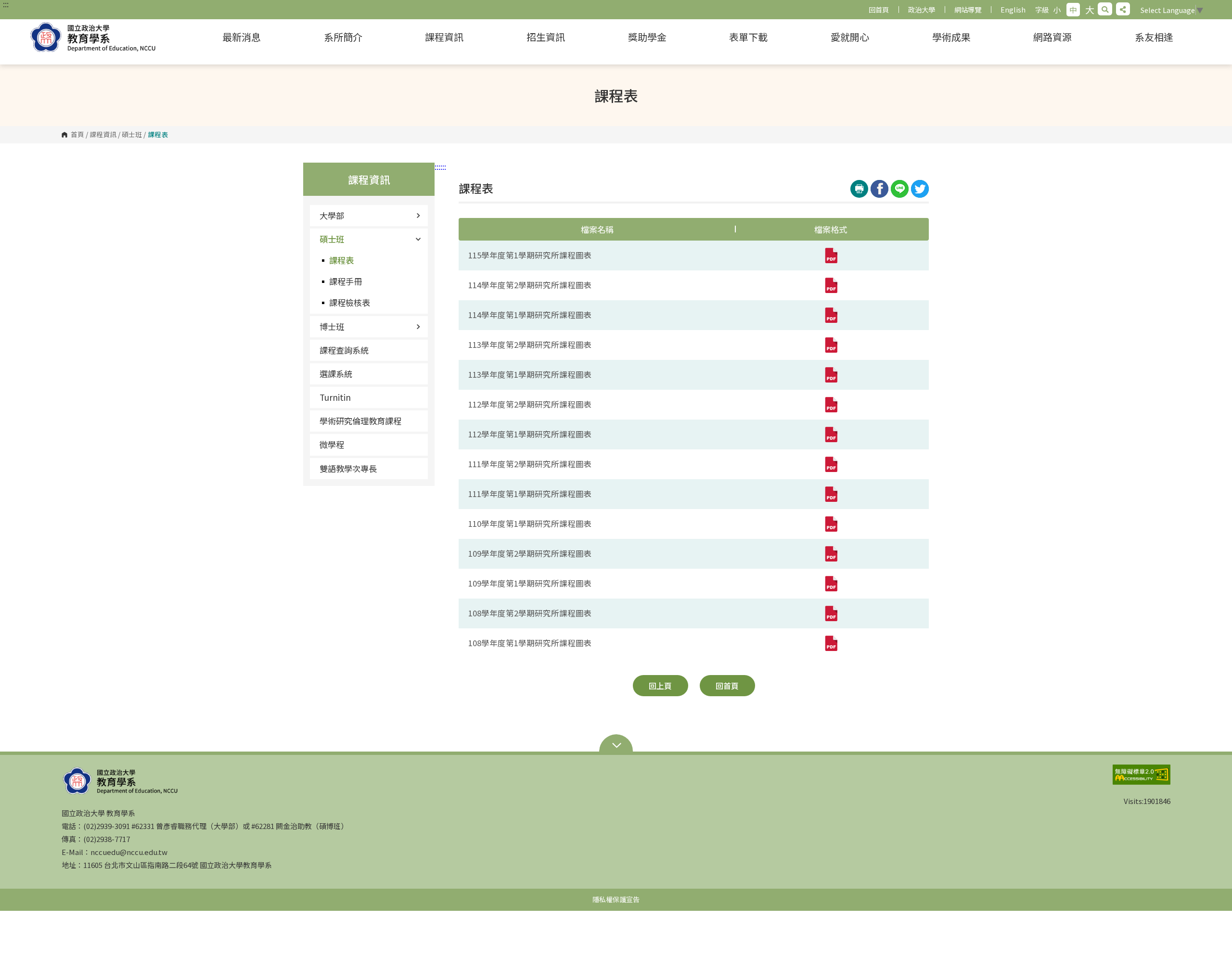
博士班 (332, 326)
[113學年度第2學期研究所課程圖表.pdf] (830, 345)
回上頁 (660, 685)
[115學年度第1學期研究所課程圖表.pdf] (830, 255)
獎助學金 (647, 37)
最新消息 (241, 37)
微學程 (332, 444)
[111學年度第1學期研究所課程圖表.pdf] (830, 494)
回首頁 (879, 9)
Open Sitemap (616, 746)
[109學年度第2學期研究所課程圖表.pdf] (830, 554)
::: (6, 4)
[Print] (859, 189)
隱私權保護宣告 (616, 899)
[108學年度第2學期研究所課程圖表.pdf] (830, 613)
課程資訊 (444, 37)
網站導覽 (967, 9)
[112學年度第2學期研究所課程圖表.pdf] (830, 404)
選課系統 (336, 374)
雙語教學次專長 (348, 468)
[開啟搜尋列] (1105, 8)
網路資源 (1052, 37)
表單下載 (748, 37)
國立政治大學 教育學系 (101, 37)
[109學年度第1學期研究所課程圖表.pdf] (830, 583)
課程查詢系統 (344, 350)
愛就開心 (850, 37)
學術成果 (951, 37)
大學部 (332, 215)
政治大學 (921, 9)
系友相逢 (1154, 37)
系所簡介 (343, 37)
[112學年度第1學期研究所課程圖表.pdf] (830, 434)
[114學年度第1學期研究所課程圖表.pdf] (830, 315)
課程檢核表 (349, 302)
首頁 (77, 134)
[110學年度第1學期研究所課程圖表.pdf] (830, 524)
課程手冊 (345, 281)
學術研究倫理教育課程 (360, 421)
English (1013, 9)
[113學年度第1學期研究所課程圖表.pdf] (830, 375)
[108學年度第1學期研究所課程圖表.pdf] (830, 643)
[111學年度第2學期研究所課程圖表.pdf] (830, 464)
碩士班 (132, 134)
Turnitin (335, 397)
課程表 (341, 260)
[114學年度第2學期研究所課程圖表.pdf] (830, 285)
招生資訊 (545, 37)
